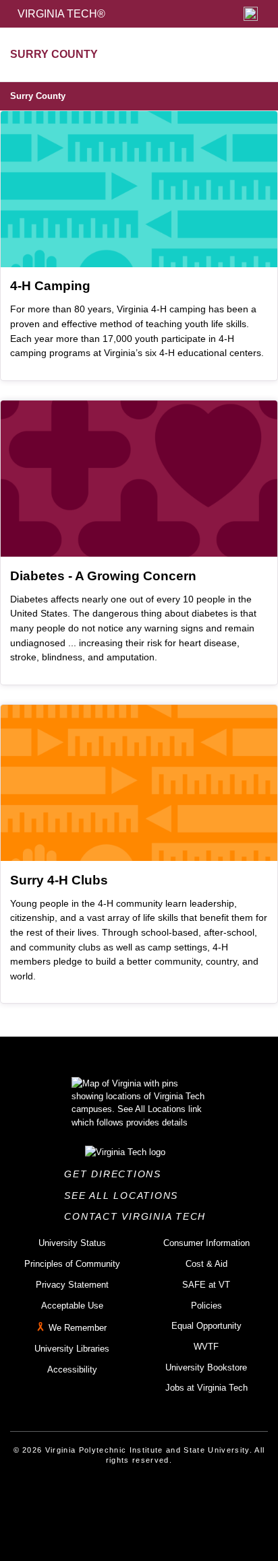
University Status (72, 1243)
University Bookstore (206, 1367)
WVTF (206, 1347)
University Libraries (71, 1349)
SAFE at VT (206, 1285)
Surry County (37, 96)
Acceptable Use (72, 1305)
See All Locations (125, 1195)
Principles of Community (72, 1264)
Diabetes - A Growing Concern (103, 576)
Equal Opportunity (206, 1326)
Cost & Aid (206, 1264)
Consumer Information (206, 1243)
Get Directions (116, 1174)
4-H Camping (50, 286)
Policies (206, 1305)
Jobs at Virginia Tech (206, 1388)
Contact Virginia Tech (138, 1216)
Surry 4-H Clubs (59, 880)
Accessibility (72, 1369)
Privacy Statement (72, 1285)
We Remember (78, 1328)
